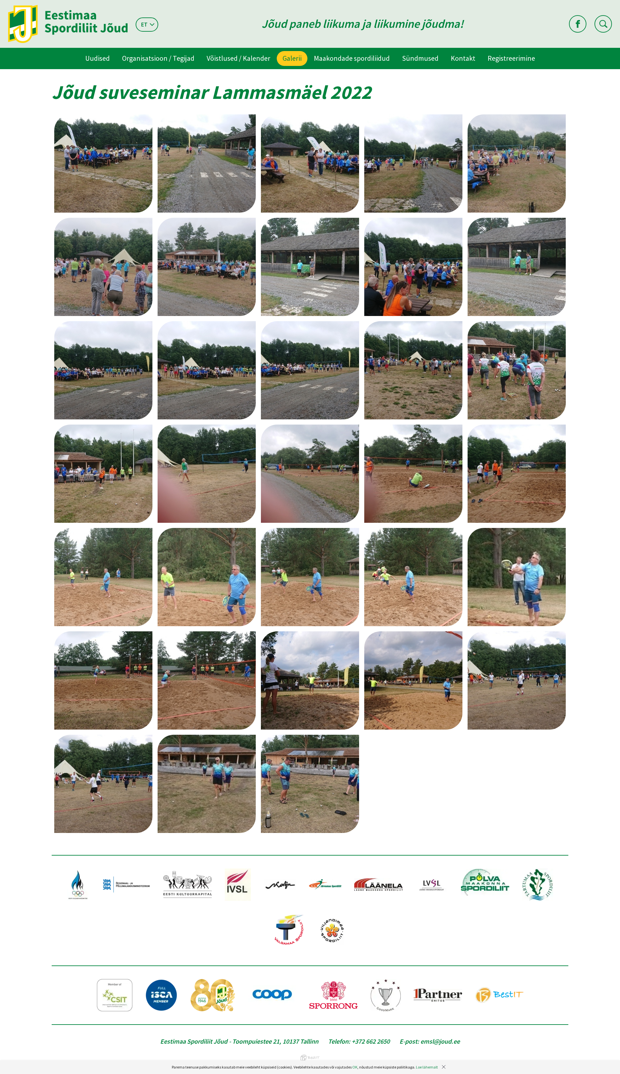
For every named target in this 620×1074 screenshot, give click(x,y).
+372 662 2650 (371, 1041)
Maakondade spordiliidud (352, 58)
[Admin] (1, 4)
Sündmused (420, 58)
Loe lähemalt (427, 1067)
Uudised (97, 58)
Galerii (292, 58)
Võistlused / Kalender (238, 58)
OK (354, 1067)
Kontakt (463, 58)
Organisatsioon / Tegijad (158, 58)
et (144, 24)
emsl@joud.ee (440, 1041)
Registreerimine (511, 58)
